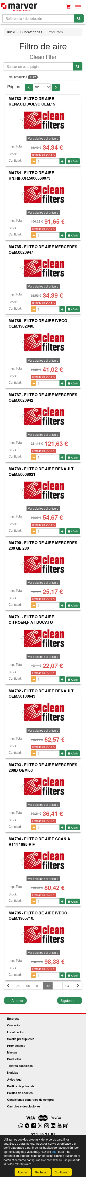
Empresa (13, 1018)
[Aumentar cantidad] (62, 161)
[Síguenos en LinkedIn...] (53, 1126)
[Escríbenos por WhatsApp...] (20, 1126)
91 (38, 985)
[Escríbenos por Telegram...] (27, 1126)
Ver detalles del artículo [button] (43, 138)
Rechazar (41, 1172)
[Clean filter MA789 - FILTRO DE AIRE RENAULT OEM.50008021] (43, 490)
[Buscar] (79, 18)
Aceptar (23, 1172)
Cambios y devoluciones (24, 1106)
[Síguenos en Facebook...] (33, 1126)
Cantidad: (15, 160)
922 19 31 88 (43, 1134)
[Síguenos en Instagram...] (46, 1126)
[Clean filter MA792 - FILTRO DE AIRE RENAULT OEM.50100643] (43, 712)
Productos (14, 1059)
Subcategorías (31, 31)
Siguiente (69, 1000)
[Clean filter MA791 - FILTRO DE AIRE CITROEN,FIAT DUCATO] (43, 638)
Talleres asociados (20, 1066)
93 (57, 985)
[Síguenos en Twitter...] (40, 1126)
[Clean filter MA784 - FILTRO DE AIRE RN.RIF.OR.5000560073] (43, 194)
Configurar (62, 1172)
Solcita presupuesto (20, 1039)
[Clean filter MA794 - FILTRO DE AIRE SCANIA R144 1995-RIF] (43, 860)
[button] (29, 87)
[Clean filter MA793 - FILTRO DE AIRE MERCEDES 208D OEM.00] (43, 786)
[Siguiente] (77, 986)
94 (67, 985)
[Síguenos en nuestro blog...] (65, 1126)
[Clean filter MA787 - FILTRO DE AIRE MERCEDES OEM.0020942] (43, 416)
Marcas (12, 1052)
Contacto (13, 1025)
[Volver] (8, 986)
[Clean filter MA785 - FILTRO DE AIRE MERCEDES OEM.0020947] (43, 268)
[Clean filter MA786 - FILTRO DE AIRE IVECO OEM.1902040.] (43, 342)
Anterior (15, 1000)
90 (28, 985)
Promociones (16, 1045)
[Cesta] (68, 6)
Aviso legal (14, 1079)
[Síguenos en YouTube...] (59, 1126)
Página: (14, 86)
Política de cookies (20, 1093)
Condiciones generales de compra (30, 1099)
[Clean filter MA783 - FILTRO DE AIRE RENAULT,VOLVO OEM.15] (43, 120)
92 (48, 985)
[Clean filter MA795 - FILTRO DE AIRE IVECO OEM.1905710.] (43, 934)
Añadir (74, 161)
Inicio (11, 31)
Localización (15, 1032)
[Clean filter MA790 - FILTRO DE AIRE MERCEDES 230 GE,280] (43, 564)
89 (18, 985)
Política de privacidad (21, 1086)
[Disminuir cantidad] (33, 161)
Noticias (12, 1072)
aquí (54, 1151)
